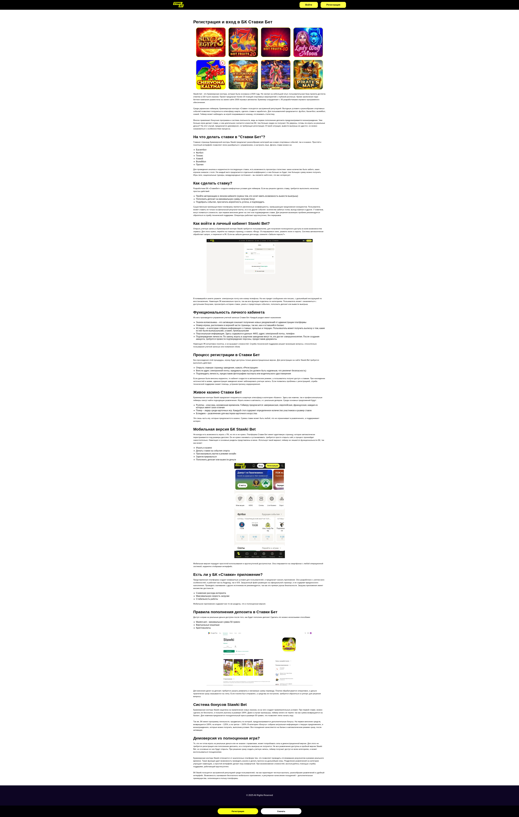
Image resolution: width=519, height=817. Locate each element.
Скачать (281, 811)
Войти (308, 5)
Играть (211, 39)
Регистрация (238, 811)
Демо (211, 46)
